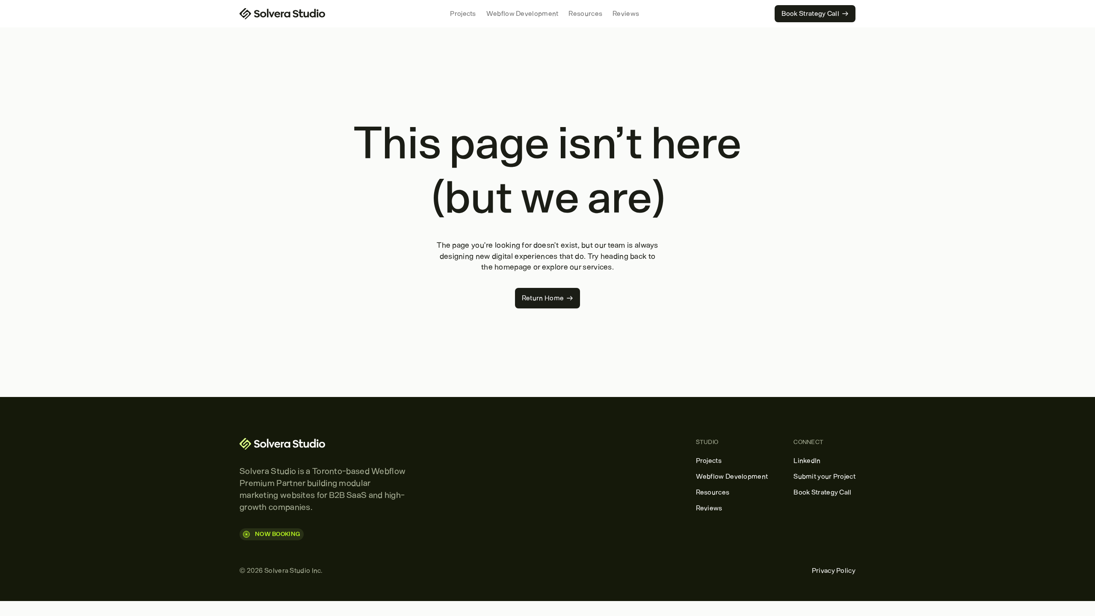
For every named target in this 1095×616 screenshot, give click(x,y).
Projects (463, 13)
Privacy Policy (833, 570)
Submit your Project (824, 476)
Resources (585, 13)
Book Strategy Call (822, 492)
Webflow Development (522, 13)
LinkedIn (806, 460)
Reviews (626, 13)
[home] (282, 14)
